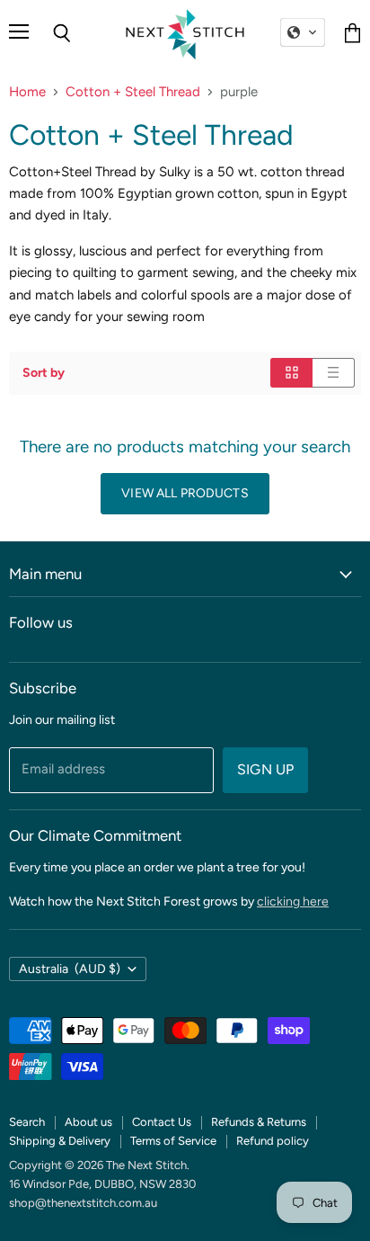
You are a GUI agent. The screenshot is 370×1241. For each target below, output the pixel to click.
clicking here (293, 901)
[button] (302, 32)
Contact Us (161, 1122)
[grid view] (291, 373)
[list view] (334, 373)
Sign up (265, 769)
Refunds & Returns (258, 1122)
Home (27, 92)
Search (27, 1122)
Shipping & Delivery (59, 1140)
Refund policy (272, 1140)
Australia (69, 969)
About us (88, 1122)
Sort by (43, 373)
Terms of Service (173, 1140)
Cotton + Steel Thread (133, 92)
